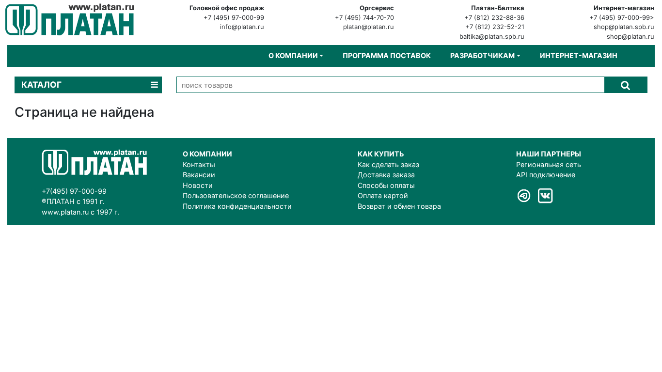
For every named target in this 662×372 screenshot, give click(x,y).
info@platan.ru (242, 27)
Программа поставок (387, 55)
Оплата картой (383, 195)
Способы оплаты (386, 185)
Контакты (199, 164)
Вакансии (199, 174)
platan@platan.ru (368, 27)
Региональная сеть (548, 164)
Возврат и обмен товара (399, 206)
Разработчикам (482, 55)
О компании (293, 55)
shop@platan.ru (630, 36)
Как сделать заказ (388, 164)
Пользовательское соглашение (236, 195)
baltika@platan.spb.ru (491, 36)
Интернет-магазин (578, 55)
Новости (198, 185)
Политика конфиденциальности (237, 206)
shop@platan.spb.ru (624, 27)
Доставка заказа (386, 174)
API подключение (545, 174)
